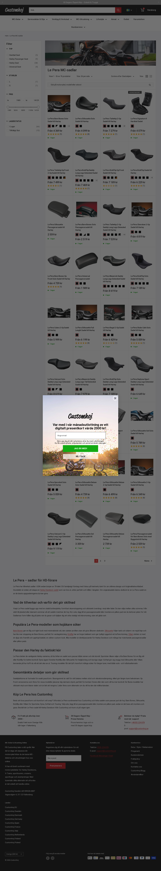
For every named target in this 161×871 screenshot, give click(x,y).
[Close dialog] (115, 398)
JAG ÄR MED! (80, 448)
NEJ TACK (80, 456)
